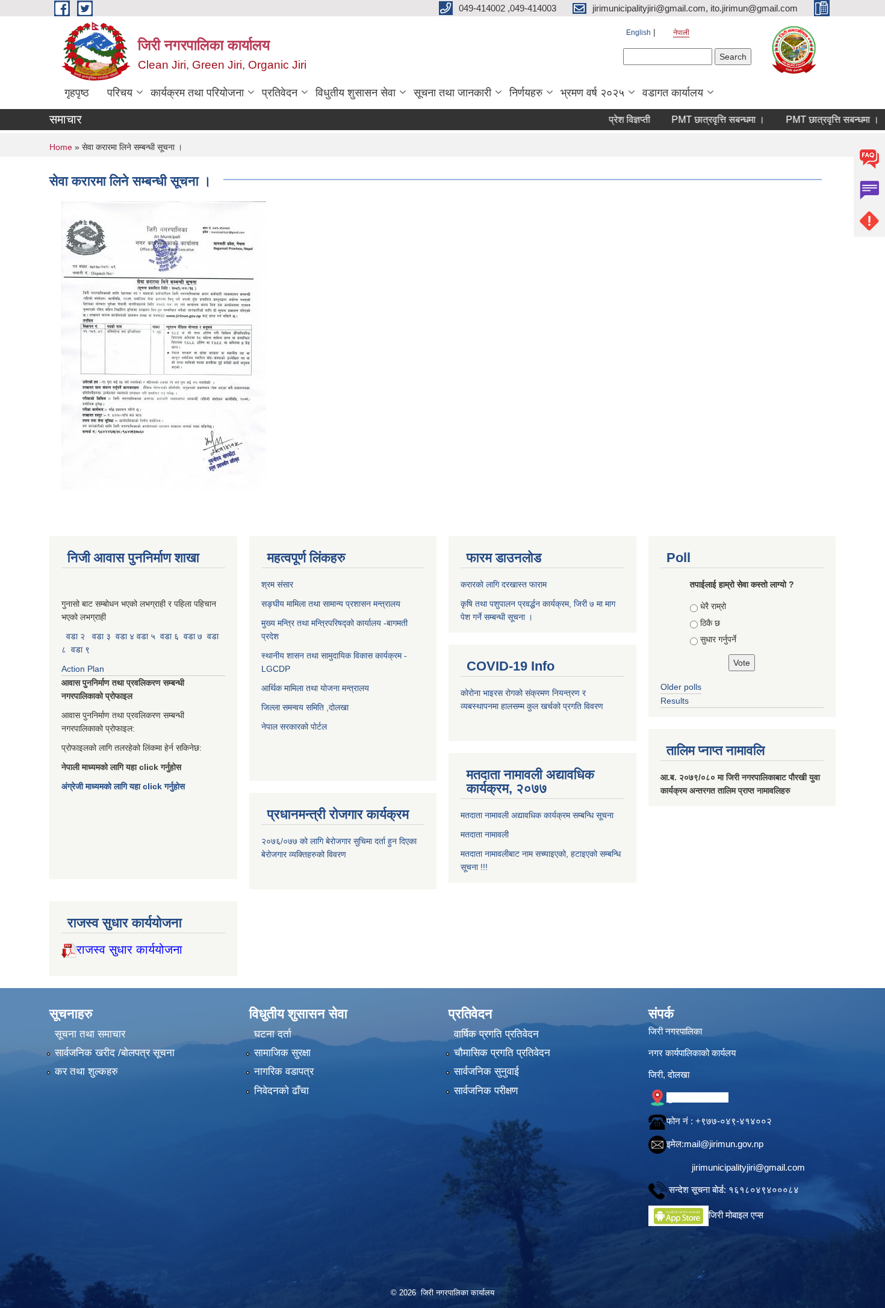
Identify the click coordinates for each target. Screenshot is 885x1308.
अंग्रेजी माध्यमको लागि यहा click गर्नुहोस (124, 786)
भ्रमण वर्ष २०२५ (592, 93)
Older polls (680, 687)
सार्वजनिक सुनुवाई (486, 1071)
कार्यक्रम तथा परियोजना (197, 93)
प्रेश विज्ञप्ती (603, 119)
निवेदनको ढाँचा (281, 1091)
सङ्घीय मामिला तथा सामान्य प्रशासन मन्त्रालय (330, 604)
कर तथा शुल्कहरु (86, 1071)
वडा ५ (146, 636)
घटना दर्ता (272, 1034)
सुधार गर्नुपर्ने (718, 639)
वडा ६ (169, 636)
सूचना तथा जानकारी (452, 93)
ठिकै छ (710, 623)
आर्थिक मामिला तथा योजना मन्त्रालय (315, 688)
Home (60, 147)
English (638, 32)
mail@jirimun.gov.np (723, 1144)
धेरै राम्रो (713, 606)
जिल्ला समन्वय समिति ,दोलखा (306, 707)
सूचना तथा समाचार (90, 1034)
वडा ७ (193, 636)
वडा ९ (80, 649)
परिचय (119, 93)
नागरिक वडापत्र (284, 1071)
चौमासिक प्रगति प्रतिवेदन (502, 1053)
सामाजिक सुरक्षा (282, 1053)
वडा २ (75, 636)
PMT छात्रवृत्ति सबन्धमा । (691, 119)
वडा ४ (126, 636)
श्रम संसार (278, 584)
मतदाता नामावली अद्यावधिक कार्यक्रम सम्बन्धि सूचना (537, 815)
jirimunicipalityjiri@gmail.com (748, 1167)
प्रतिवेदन (279, 93)
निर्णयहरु (525, 93)
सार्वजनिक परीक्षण (486, 1091)
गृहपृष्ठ (76, 93)
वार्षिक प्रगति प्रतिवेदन (496, 1034)
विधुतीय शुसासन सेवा (355, 93)
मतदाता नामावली (485, 834)
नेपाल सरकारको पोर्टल (294, 726)
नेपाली (681, 32)
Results (674, 701)
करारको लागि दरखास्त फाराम (504, 584)
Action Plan (84, 669)
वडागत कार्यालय (672, 93)
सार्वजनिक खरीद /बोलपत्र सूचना (115, 1053)
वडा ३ (101, 636)
